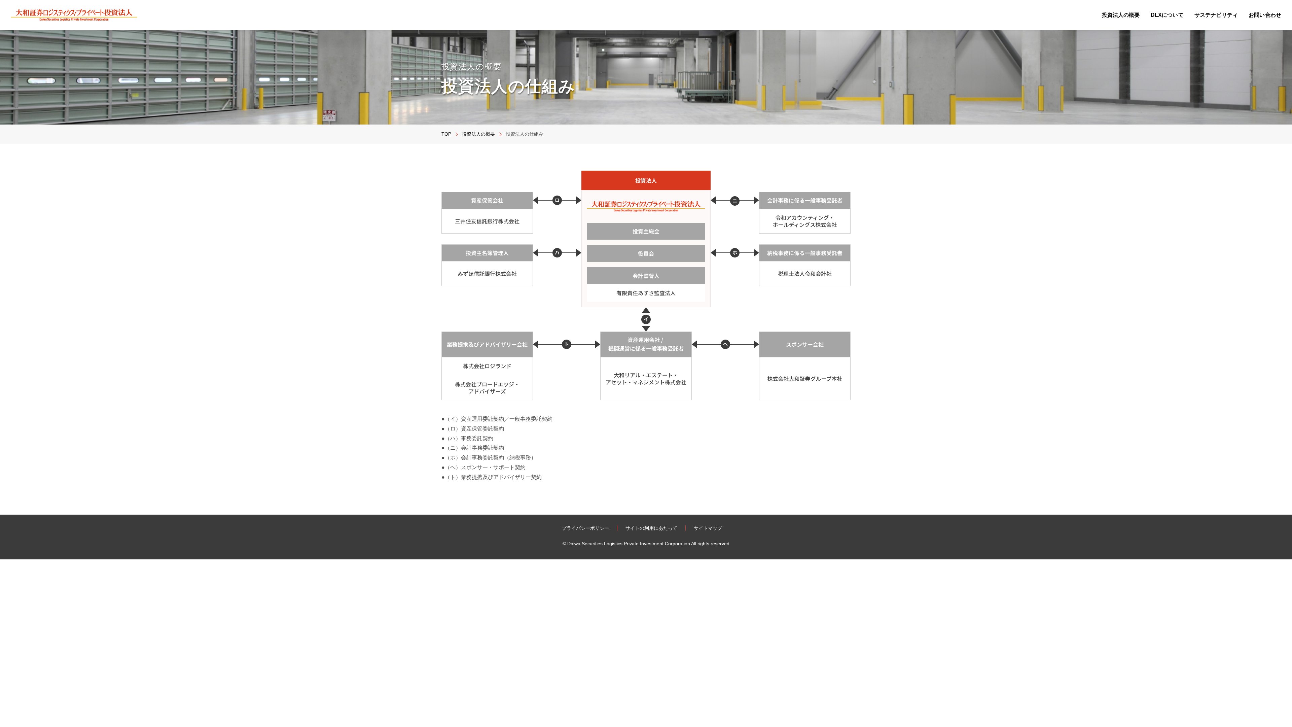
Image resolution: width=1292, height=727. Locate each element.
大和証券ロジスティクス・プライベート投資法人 (74, 15)
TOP (446, 134)
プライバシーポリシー (585, 528)
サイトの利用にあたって (651, 528)
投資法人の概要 (478, 134)
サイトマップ (708, 528)
